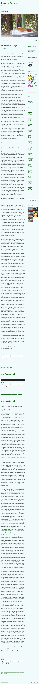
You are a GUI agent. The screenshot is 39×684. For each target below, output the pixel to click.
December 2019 (30, 113)
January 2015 (30, 183)
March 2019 (30, 124)
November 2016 (30, 158)
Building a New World (31, 50)
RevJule (32, 76)
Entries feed (30, 101)
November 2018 (30, 129)
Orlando (15, 394)
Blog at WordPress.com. (4, 682)
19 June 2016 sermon (18, 669)
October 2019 (30, 115)
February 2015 (30, 182)
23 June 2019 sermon (18, 364)
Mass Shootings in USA (10, 394)
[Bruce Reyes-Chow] (35, 219)
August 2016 (30, 161)
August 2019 (30, 118)
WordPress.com (30, 103)
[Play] (2, 379)
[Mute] (20, 379)
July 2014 (29, 190)
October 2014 (30, 187)
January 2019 (30, 126)
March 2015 (30, 181)
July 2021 (29, 109)
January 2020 (30, 112)
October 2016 (30, 159)
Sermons (9, 364)
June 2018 (29, 135)
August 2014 (30, 189)
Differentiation (30, 47)
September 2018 (30, 131)
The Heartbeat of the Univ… (33, 77)
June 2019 (29, 120)
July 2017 (29, 148)
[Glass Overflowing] (35, 214)
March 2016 (30, 166)
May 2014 (29, 193)
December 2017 (30, 142)
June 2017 (29, 149)
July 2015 (29, 176)
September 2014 (30, 188)
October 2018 (30, 130)
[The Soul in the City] (30, 214)
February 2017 (30, 154)
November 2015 (30, 171)
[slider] (23, 380)
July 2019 (29, 119)
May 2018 (29, 136)
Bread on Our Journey (11, 3)
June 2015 (29, 177)
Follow (30, 65)
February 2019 (30, 125)
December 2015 (30, 170)
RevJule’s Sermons (4, 11)
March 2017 (30, 153)
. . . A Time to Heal (8, 374)
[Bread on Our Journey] (30, 219)
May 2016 (29, 165)
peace (20, 672)
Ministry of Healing (13, 672)
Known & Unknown (31, 51)
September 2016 (30, 160)
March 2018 (30, 138)
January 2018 (30, 141)
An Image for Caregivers (10, 45)
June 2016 (29, 164)
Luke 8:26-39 (6, 367)
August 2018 (30, 132)
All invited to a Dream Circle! (32, 46)
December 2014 (30, 184)
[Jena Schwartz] (30, 209)
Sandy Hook (3, 673)
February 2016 (30, 167)
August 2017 (30, 147)
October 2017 (30, 144)
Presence (22, 672)
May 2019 (29, 121)
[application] (13, 380)
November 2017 (30, 143)
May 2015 (29, 178)
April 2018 (29, 137)
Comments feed (30, 102)
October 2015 (30, 172)
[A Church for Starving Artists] (35, 209)
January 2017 (30, 155)
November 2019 (30, 114)
